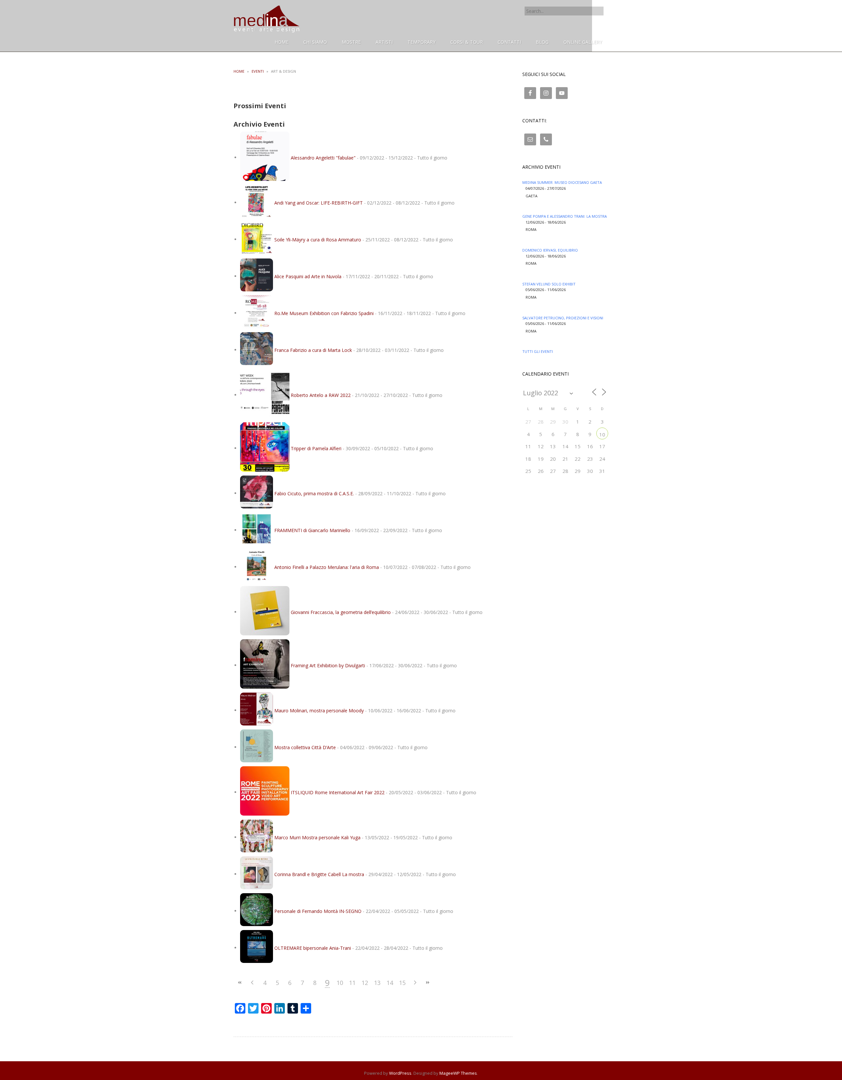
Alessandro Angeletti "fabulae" (323, 157)
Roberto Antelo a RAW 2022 (321, 395)
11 (352, 983)
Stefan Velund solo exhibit (549, 284)
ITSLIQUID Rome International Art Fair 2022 (337, 792)
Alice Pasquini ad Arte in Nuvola (307, 276)
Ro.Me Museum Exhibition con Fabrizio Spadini (324, 313)
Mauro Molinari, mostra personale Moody (319, 710)
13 (377, 983)
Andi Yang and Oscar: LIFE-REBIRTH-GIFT (318, 202)
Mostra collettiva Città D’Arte (305, 747)
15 (402, 983)
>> (427, 982)
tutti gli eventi (537, 351)
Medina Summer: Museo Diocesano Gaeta (562, 182)
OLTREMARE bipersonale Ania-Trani (312, 948)
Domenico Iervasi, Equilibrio (550, 250)
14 (389, 983)
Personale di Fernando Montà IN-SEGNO (317, 911)
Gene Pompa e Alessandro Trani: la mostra (564, 216)
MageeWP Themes (458, 1073)
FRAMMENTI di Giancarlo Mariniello (312, 530)
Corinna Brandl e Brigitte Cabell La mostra (319, 874)
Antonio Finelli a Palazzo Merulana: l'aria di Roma (326, 567)
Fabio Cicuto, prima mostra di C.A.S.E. (314, 493)
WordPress (400, 1073)
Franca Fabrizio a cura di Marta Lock (313, 350)
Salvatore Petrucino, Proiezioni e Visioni (562, 317)
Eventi (258, 71)
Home (239, 71)
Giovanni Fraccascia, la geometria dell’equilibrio (341, 612)
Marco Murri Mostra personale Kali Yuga (317, 837)
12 (364, 983)
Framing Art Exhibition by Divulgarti (328, 665)
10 (339, 983)
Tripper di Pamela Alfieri (316, 448)
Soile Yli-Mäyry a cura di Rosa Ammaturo (317, 239)
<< (240, 982)
